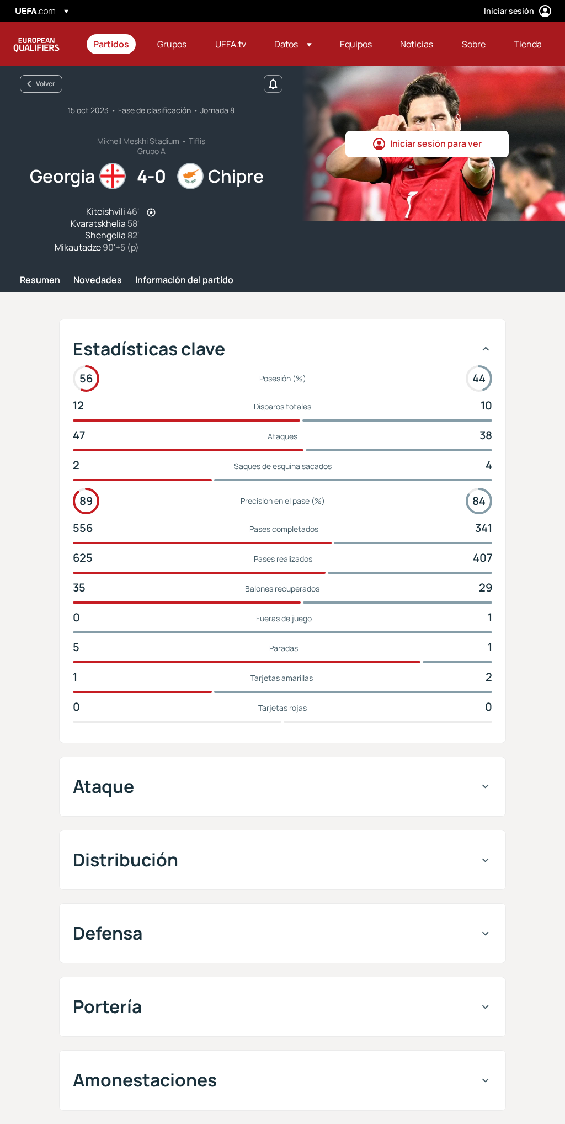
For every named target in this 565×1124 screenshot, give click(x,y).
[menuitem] (111, 44)
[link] (111, 44)
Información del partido (184, 280)
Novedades (97, 280)
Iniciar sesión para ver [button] (436, 143)
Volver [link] (45, 83)
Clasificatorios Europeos (36, 44)
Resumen (40, 280)
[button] (293, 44)
